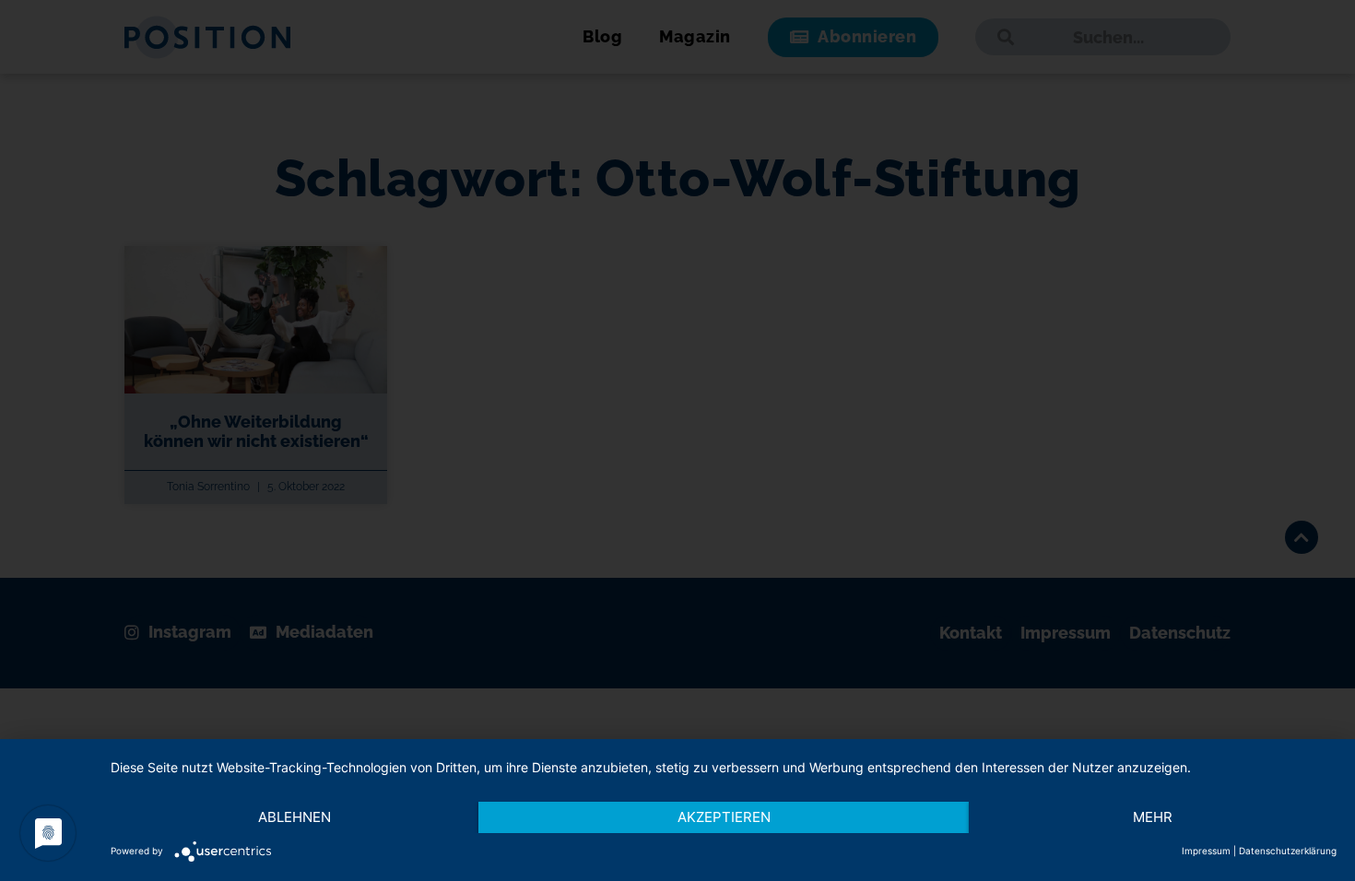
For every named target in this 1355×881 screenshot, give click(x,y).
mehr (1152, 817)
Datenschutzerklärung (1288, 850)
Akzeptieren (724, 817)
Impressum (1206, 850)
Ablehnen (294, 817)
